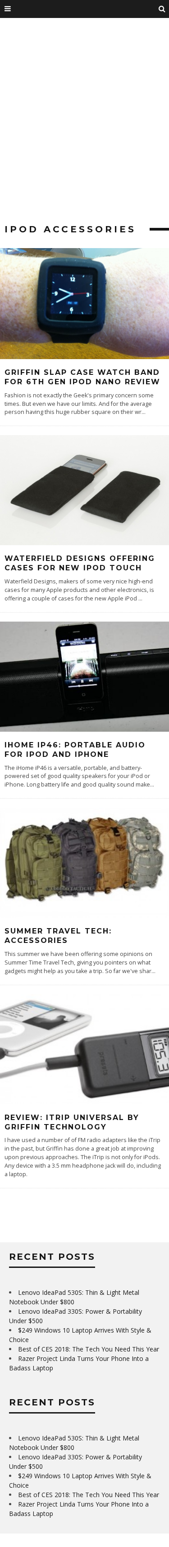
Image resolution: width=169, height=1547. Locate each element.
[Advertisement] (84, 124)
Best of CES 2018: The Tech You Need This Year (88, 1349)
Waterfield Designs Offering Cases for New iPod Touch (80, 563)
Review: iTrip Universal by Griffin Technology (72, 1122)
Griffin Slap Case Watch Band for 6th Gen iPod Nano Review (82, 377)
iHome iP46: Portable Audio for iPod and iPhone (75, 750)
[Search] (162, 9)
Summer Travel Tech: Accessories (58, 936)
